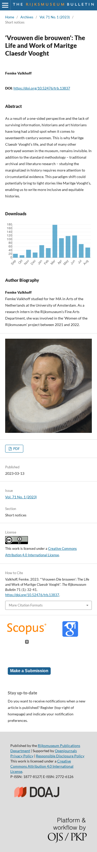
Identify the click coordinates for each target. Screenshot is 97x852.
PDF (16, 449)
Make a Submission (29, 671)
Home (9, 17)
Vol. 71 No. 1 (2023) (55, 17)
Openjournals (66, 751)
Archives (26, 17)
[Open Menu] (5, 5)
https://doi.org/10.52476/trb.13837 (41, 88)
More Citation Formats (26, 605)
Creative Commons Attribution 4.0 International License (41, 766)
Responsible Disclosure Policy (60, 756)
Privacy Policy (21, 756)
